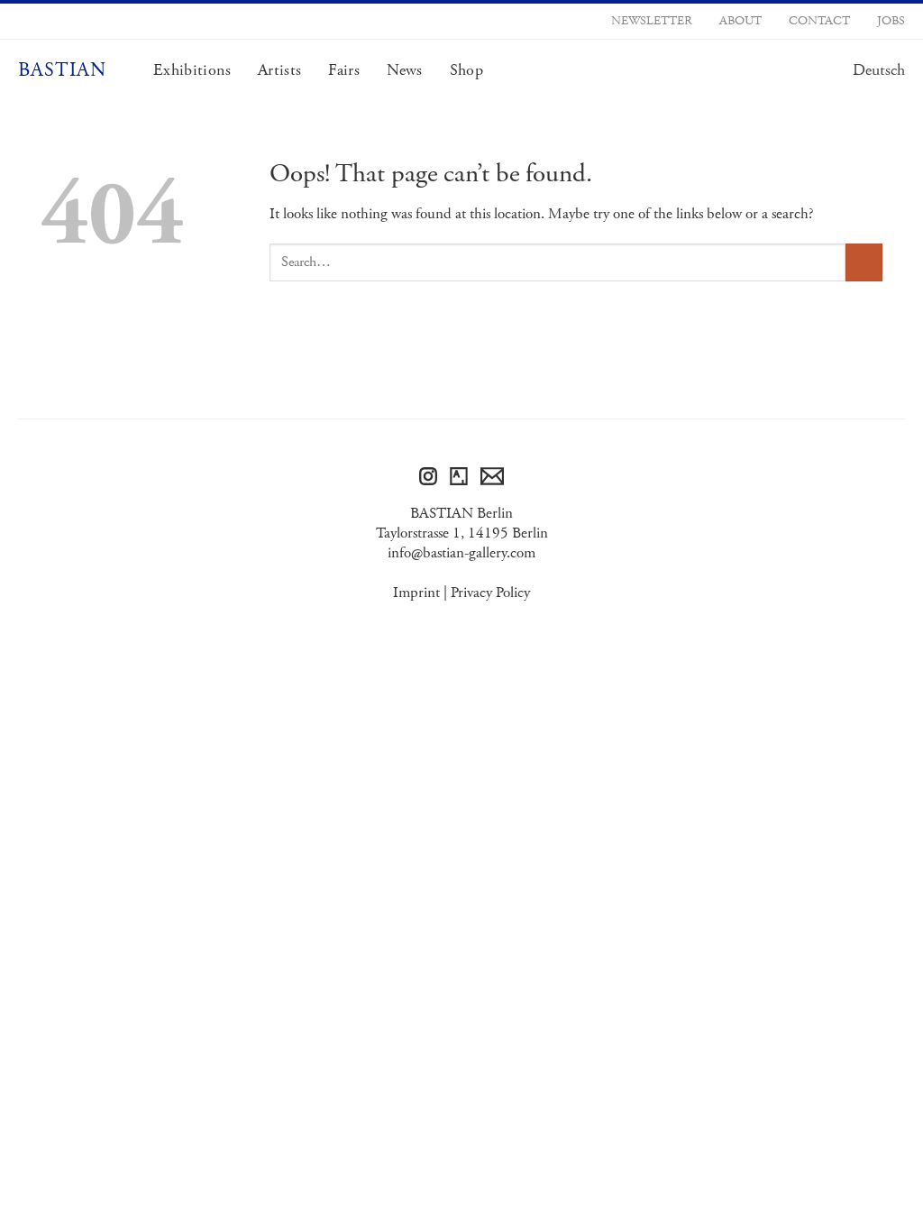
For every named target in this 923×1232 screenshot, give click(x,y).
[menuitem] (879, 70)
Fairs (344, 70)
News (404, 70)
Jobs (891, 21)
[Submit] (863, 262)
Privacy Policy (490, 592)
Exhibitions (192, 70)
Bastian (62, 70)
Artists (279, 70)
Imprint (416, 592)
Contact (819, 21)
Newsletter (651, 21)
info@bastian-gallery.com (461, 553)
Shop (466, 70)
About (740, 21)
